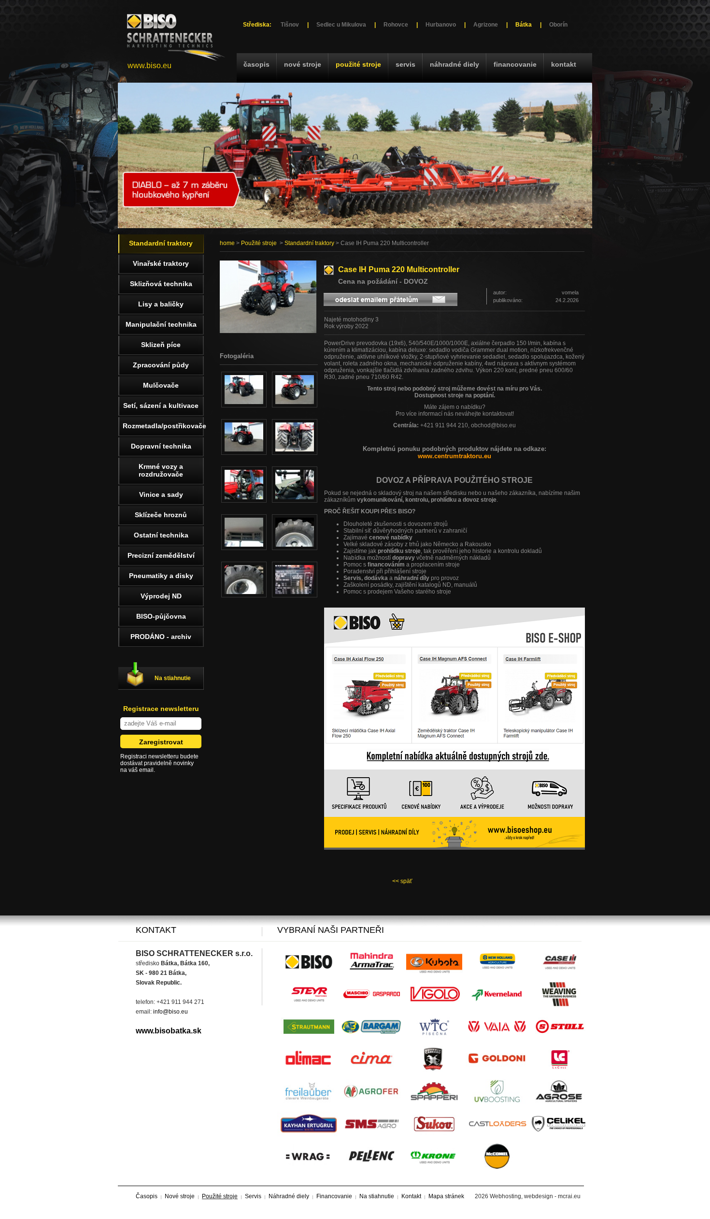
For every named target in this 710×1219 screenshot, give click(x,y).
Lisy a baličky (161, 304)
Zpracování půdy (161, 365)
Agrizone (485, 24)
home (227, 243)
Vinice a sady (161, 494)
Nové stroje (302, 64)
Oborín (558, 24)
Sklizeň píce (161, 344)
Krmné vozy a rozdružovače (161, 470)
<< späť (402, 881)
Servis (405, 64)
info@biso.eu (170, 1011)
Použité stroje (358, 64)
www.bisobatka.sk (168, 1031)
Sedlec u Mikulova (341, 24)
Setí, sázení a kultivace (161, 405)
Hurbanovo (441, 24)
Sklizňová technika (161, 284)
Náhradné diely (454, 64)
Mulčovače (161, 385)
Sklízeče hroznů (161, 515)
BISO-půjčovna (161, 616)
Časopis (256, 64)
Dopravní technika (161, 446)
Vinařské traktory (161, 263)
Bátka (523, 24)
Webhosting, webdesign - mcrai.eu (535, 1196)
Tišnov (290, 24)
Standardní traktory (309, 243)
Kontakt (563, 64)
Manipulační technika (161, 324)
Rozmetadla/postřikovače (163, 426)
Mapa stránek (446, 1196)
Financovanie (515, 64)
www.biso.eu (149, 65)
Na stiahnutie (173, 678)
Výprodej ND (161, 596)
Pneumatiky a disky (161, 576)
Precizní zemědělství (161, 555)
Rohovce (395, 24)
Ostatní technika (161, 535)
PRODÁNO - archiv (160, 636)
